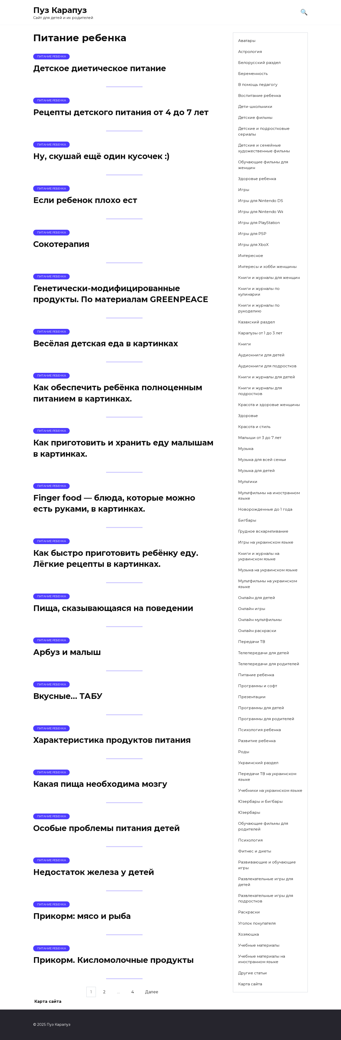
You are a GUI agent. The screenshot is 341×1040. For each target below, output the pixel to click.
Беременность (253, 73)
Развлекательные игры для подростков (265, 898)
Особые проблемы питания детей (106, 828)
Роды (243, 751)
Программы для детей (261, 707)
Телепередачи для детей (263, 652)
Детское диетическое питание (99, 68)
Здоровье (248, 415)
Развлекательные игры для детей (265, 881)
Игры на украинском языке (265, 542)
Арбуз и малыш (67, 652)
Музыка (245, 448)
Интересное (250, 255)
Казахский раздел (256, 322)
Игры (243, 189)
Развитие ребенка (257, 740)
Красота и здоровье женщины (269, 404)
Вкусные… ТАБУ (67, 696)
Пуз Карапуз (60, 10)
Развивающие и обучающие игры (267, 865)
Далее (151, 992)
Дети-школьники (255, 106)
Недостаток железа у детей (93, 872)
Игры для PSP (252, 233)
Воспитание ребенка (259, 95)
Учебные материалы (258, 945)
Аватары (246, 40)
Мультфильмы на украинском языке (267, 584)
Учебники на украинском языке (270, 790)
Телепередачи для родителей (268, 663)
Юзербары (249, 812)
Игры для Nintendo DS (260, 200)
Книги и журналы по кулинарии (259, 291)
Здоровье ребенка (257, 178)
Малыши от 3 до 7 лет (259, 437)
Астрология (250, 51)
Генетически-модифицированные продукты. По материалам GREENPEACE (120, 293)
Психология (250, 840)
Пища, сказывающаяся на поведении (113, 608)
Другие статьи (252, 973)
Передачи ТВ (251, 641)
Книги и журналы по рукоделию (259, 308)
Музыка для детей (256, 470)
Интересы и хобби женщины (267, 266)
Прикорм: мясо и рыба (82, 916)
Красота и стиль (254, 426)
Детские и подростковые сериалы (264, 131)
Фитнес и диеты (254, 851)
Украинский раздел (258, 762)
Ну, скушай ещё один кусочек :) (101, 156)
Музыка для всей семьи (262, 459)
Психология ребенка (259, 729)
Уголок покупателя (257, 923)
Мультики (247, 481)
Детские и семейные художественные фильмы (264, 148)
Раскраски (249, 912)
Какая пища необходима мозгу (100, 784)
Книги (244, 344)
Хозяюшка (248, 934)
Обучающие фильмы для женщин (263, 165)
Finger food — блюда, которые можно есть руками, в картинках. (114, 503)
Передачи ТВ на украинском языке (267, 776)
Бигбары (247, 520)
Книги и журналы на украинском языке (258, 556)
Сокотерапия (61, 244)
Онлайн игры (251, 608)
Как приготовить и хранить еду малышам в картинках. (123, 448)
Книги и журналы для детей (266, 377)
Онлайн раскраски (257, 630)
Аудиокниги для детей (261, 355)
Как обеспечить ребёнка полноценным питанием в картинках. (117, 393)
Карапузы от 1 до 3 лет (260, 333)
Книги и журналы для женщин (269, 277)
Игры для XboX (253, 244)
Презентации (252, 696)
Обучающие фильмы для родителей (263, 826)
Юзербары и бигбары (260, 801)
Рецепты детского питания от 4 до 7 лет (121, 112)
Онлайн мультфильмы (260, 619)
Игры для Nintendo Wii (260, 211)
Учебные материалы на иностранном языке (261, 959)
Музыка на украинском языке (268, 570)
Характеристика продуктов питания (112, 740)
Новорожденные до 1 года (265, 509)
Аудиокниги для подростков (267, 366)
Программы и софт (257, 685)
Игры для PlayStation (259, 222)
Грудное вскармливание (263, 531)
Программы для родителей (266, 718)
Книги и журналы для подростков (260, 391)
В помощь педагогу (257, 84)
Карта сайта (250, 984)
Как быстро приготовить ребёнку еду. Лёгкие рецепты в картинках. (115, 558)
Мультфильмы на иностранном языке (269, 495)
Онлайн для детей (256, 597)
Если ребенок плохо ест (85, 200)
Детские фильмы (255, 117)
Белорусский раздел (259, 62)
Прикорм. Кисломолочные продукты (113, 960)
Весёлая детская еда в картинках (105, 343)
